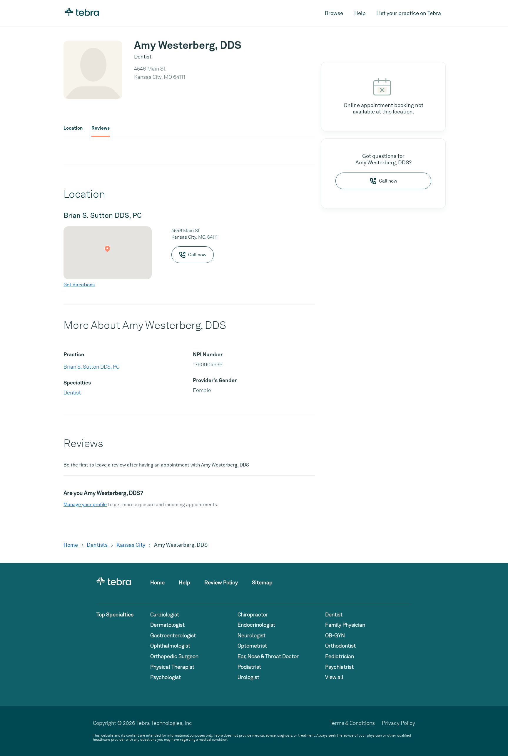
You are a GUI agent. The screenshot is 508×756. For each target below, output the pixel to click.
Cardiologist (164, 614)
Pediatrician (339, 656)
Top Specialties (114, 614)
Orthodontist (340, 646)
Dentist (72, 392)
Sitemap (262, 582)
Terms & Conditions (352, 723)
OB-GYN (335, 635)
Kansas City (130, 545)
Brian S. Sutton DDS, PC (91, 367)
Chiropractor (253, 614)
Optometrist (252, 646)
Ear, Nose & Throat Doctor (268, 656)
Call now (388, 181)
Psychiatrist (339, 667)
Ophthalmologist (170, 646)
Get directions (79, 284)
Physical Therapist (172, 667)
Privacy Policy (398, 723)
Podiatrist (249, 667)
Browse (334, 13)
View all (334, 677)
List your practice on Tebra (408, 13)
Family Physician (345, 625)
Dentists (98, 545)
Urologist (248, 677)
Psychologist (165, 677)
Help (360, 13)
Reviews (100, 128)
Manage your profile (85, 504)
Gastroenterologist (173, 635)
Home (70, 545)
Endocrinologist (256, 625)
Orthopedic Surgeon (174, 656)
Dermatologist (167, 625)
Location (73, 128)
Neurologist (251, 635)
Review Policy (221, 582)
